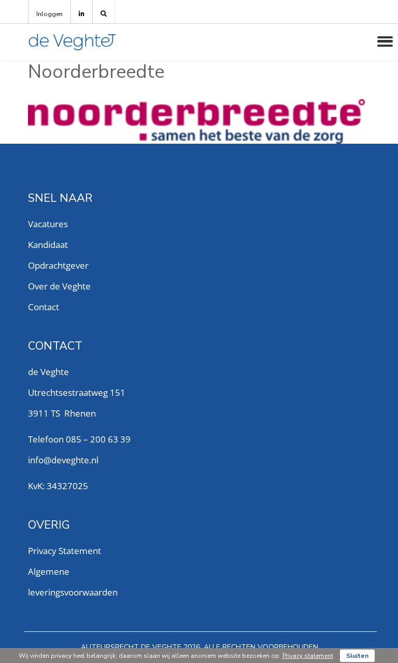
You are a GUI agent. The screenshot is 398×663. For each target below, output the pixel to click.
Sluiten (357, 656)
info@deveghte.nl (63, 460)
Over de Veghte (59, 286)
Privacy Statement (64, 551)
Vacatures (48, 224)
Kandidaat (48, 245)
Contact (43, 307)
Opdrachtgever (58, 265)
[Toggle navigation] (385, 41)
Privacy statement (307, 656)
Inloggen (49, 14)
